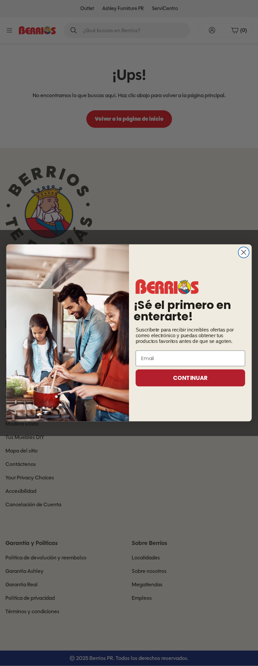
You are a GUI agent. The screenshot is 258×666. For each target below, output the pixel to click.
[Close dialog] (243, 252)
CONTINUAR (190, 378)
